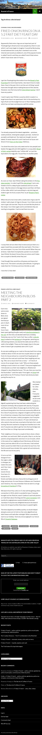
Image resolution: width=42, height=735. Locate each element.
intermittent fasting (28, 90)
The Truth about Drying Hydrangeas (12, 646)
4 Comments (34, 38)
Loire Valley (16, 289)
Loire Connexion (31, 498)
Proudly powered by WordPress (9, 732)
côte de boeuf (20, 277)
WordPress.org (5, 723)
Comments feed (6, 720)
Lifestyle (9, 289)
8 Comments (30, 303)
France (3, 289)
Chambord (6, 526)
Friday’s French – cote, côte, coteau (25, 688)
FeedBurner (25, 590)
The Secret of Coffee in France (23, 681)
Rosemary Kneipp (22, 38)
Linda (2, 676)
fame (34, 372)
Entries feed (4, 716)
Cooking (4, 27)
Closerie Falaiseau (11, 519)
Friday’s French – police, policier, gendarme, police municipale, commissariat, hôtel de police (20, 671)
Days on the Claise (16, 142)
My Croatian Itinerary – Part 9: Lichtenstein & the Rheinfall (19, 636)
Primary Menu (39, 11)
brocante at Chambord (8, 486)
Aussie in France (7, 11)
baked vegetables (8, 277)
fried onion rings (32, 277)
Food (9, 27)
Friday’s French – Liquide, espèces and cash (14, 643)
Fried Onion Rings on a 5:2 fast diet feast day (20, 32)
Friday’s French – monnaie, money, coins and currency (17, 639)
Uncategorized (16, 27)
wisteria (15, 528)
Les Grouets (34, 526)
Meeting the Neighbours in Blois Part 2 (18, 296)
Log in (3, 713)
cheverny (14, 526)
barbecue (18, 339)
